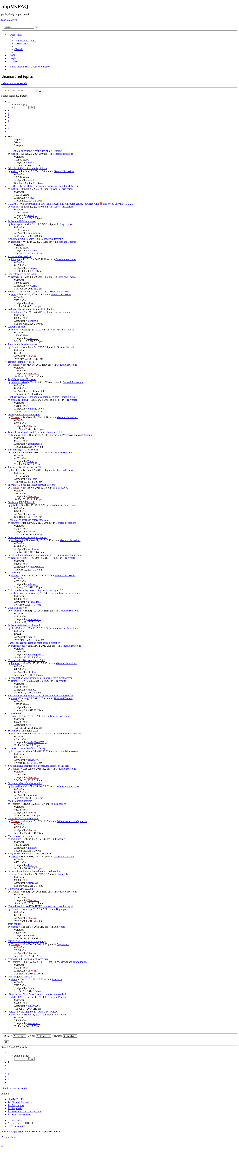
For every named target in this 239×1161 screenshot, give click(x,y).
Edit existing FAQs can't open (23, 449)
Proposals (60, 839)
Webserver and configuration (77, 435)
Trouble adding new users (21, 361)
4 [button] (8, 119)
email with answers (17, 607)
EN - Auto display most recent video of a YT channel (35, 150)
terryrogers (16, 751)
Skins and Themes (66, 241)
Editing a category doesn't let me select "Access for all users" (39, 291)
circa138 (15, 628)
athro (13, 294)
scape (14, 698)
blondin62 (16, 312)
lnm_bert (15, 470)
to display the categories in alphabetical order (31, 309)
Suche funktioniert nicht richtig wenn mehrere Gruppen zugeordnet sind (44, 555)
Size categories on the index (22, 274)
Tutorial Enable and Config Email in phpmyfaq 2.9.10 (35, 432)
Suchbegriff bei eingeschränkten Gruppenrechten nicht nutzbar (40, 678)
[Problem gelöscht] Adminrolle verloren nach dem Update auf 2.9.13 (43, 397)
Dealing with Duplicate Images (24, 414)
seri (13, 716)
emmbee (15, 680)
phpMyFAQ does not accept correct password (31, 484)
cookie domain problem (20, 800)
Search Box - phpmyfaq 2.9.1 (23, 730)
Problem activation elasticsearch (24, 625)
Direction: (57, 1035)
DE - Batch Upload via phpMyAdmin (27, 168)
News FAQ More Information (23, 818)
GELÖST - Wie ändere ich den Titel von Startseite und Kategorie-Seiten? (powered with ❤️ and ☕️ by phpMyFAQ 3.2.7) (71, 203)
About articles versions (19, 256)
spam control (14, 923)
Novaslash (16, 276)
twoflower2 (17, 540)
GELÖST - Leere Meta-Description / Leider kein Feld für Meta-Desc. (44, 186)
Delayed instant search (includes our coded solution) (34, 871)
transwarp (16, 1014)
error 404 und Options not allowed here (28, 959)
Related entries (15, 713)
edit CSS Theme (16, 326)
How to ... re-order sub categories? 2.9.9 (28, 519)
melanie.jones (18, 593)
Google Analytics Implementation (25, 783)
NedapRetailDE (19, 558)
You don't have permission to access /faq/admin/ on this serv (38, 765)
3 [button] (8, 116)
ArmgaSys (16, 874)
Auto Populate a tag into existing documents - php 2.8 (35, 590)
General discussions (63, 153)
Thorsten (15, 347)
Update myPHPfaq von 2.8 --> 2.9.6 (26, 660)
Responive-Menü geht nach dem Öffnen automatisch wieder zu (40, 695)
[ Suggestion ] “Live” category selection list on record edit (37, 994)
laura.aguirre (17, 224)
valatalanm (16, 610)
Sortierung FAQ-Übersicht (21, 502)
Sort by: (31, 1035)
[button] (9, 101)
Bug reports (66, 224)
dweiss (14, 856)
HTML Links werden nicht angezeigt (27, 941)
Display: (8, 1035)
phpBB (18, 1131)
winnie (14, 926)
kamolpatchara (18, 435)
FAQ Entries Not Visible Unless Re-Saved (30, 853)
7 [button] (8, 128)
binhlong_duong (19, 399)
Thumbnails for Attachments (22, 344)
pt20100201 (17, 997)
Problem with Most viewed (22, 221)
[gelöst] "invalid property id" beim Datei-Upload (33, 1011)
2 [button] (8, 113)
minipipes (16, 839)
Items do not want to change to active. (27, 537)
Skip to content (9, 20)
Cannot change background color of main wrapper (34, 642)
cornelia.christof (19, 382)
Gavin (14, 979)
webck (14, 153)
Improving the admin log (20, 976)
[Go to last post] (36, 162)
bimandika (16, 786)
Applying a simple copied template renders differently (35, 238)
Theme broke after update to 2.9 (24, 467)
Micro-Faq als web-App (20, 836)
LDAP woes (14, 572)
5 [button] (8, 122)
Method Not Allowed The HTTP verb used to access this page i (40, 906)
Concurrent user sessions (20, 888)
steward (15, 522)
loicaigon (15, 241)
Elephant (15, 663)
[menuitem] (25, 40)
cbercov (15, 329)
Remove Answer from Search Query (26, 748)
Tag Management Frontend (22, 379)
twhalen (15, 575)
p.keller (15, 505)
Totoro (14, 452)
